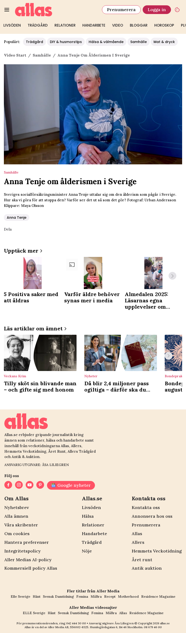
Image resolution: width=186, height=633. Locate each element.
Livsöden (12, 25)
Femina (82, 596)
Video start (15, 55)
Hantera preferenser (26, 542)
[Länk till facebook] (8, 485)
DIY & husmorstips (66, 41)
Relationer (65, 25)
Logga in (157, 9)
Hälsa (88, 516)
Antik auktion (147, 568)
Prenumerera (121, 9)
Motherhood (128, 596)
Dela (8, 229)
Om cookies (17, 533)
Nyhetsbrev (16, 507)
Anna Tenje (16, 217)
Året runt (142, 559)
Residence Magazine (158, 596)
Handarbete (93, 25)
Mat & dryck (164, 41)
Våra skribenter (21, 525)
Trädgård (38, 25)
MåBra (96, 596)
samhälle (42, 55)
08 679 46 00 (153, 627)
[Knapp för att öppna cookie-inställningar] (177, 9)
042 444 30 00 (76, 623)
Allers (138, 542)
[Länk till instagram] (19, 485)
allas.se (165, 623)
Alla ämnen (16, 516)
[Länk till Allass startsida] (55, 9)
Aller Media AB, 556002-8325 (68, 627)
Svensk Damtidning (58, 596)
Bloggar (138, 25)
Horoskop (164, 25)
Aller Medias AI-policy (28, 559)
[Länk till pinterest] (40, 485)
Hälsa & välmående (106, 41)
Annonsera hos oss (152, 516)
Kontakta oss (146, 507)
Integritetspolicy (22, 551)
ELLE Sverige (34, 613)
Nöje (87, 551)
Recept (110, 596)
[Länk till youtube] (29, 485)
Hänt (36, 596)
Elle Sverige (20, 596)
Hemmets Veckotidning (157, 551)
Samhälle (138, 41)
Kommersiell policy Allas (30, 568)
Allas (137, 533)
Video (117, 25)
